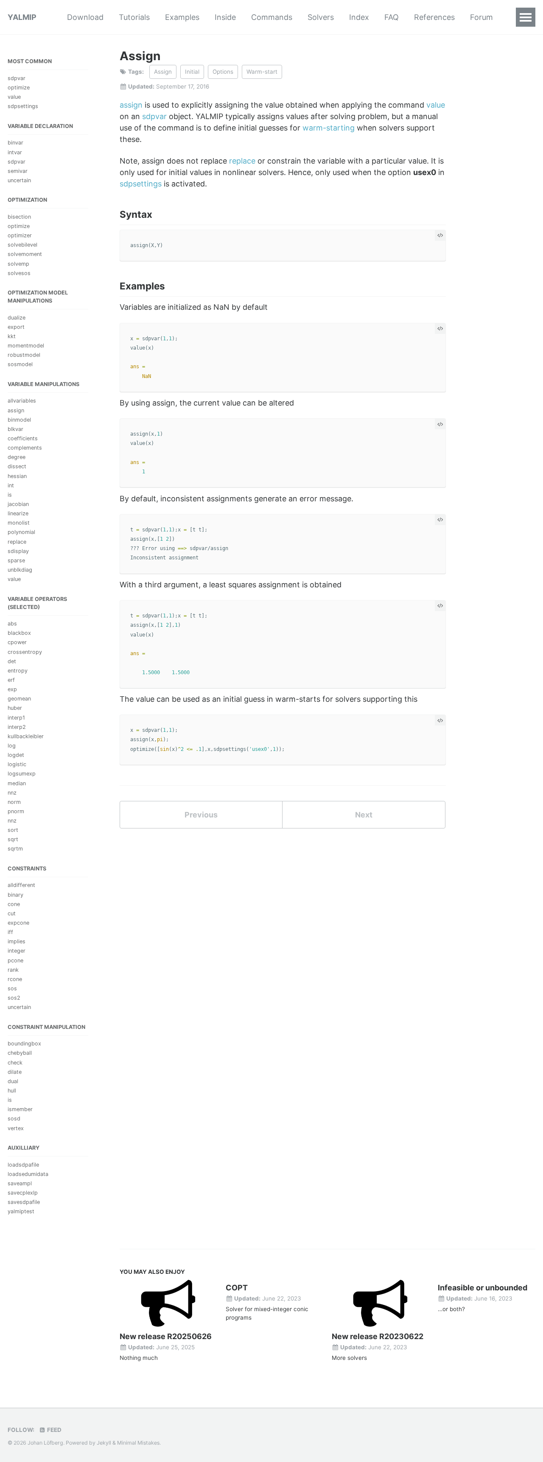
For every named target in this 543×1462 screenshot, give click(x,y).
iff (10, 932)
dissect (17, 466)
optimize (19, 87)
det (12, 661)
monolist (19, 523)
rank (13, 969)
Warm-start (261, 71)
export (16, 327)
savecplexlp (23, 1193)
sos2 (14, 998)
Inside (225, 17)
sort (13, 830)
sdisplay (18, 551)
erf (11, 680)
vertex (16, 1128)
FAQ (391, 17)
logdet (16, 755)
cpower (17, 642)
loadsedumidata (28, 1173)
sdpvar (16, 78)
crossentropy (25, 651)
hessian (17, 476)
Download (85, 17)
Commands (271, 17)
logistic (17, 764)
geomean (19, 698)
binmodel (19, 419)
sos (12, 988)
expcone (18, 923)
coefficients (23, 438)
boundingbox (24, 1043)
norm (14, 801)
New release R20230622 (377, 1336)
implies (16, 941)
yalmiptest (21, 1211)
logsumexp (22, 773)
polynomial (21, 532)
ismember (20, 1109)
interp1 (16, 717)
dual (13, 1081)
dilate (15, 1071)
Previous (201, 814)
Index (359, 17)
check (15, 1062)
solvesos (19, 273)
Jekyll (104, 1443)
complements (25, 448)
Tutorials (134, 17)
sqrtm (15, 848)
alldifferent (21, 885)
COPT (237, 1287)
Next (363, 814)
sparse (16, 560)
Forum (481, 17)
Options (223, 71)
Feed (54, 1429)
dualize (16, 317)
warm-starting (328, 127)
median (17, 783)
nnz (12, 792)
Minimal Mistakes (138, 1443)
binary (15, 894)
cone (14, 904)
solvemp (18, 263)
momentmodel (26, 345)
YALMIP (22, 17)
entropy (18, 670)
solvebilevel (22, 245)
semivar (18, 170)
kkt (12, 336)
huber (15, 708)
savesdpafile (24, 1202)
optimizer (20, 235)
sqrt (13, 839)
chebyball (20, 1053)
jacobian (18, 504)
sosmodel (20, 364)
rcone (15, 979)
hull (12, 1090)
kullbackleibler (26, 736)
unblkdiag (20, 570)
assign (16, 410)
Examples (182, 17)
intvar (15, 152)
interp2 (17, 726)
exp (12, 689)
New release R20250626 (166, 1336)
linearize (18, 513)
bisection (19, 217)
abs (12, 623)
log (12, 745)
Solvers (321, 17)
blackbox (19, 633)
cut (12, 913)
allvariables (22, 400)
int (11, 485)
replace (17, 541)
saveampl (20, 1183)
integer (16, 951)
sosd (14, 1118)
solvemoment (25, 254)
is (10, 494)
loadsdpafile (23, 1164)
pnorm (16, 811)
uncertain (19, 180)
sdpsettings (23, 106)
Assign (163, 71)
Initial (192, 71)
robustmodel (24, 355)
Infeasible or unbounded (482, 1287)
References (434, 17)
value (14, 97)
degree (16, 457)
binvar (15, 142)
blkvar (15, 429)
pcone (15, 960)
